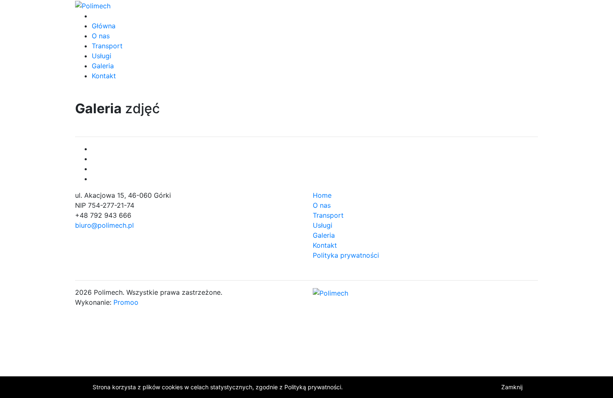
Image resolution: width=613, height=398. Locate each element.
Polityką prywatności (312, 387)
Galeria (103, 66)
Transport (107, 46)
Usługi (101, 56)
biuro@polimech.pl (104, 225)
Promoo (125, 302)
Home (322, 195)
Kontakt (104, 76)
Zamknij (512, 387)
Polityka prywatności (346, 255)
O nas (101, 36)
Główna (104, 26)
